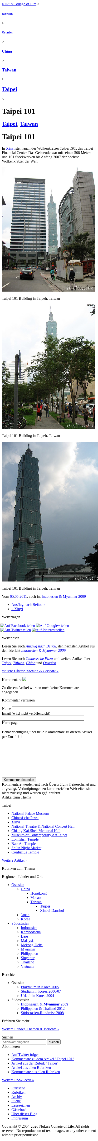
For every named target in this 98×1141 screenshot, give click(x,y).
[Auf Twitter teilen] (15, 630)
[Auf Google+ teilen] (52, 626)
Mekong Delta (32, 945)
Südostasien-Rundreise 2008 (42, 1013)
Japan (25, 915)
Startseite (18, 1088)
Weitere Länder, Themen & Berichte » (30, 671)
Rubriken (7, 13)
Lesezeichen (20, 1105)
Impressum (19, 1118)
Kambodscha (31, 932)
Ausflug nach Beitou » (28, 605)
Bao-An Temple (23, 844)
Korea (25, 919)
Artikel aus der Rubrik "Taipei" (35, 1063)
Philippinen (29, 953)
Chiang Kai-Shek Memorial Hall (35, 831)
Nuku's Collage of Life (19, 4)
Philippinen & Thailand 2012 (43, 1008)
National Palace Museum (30, 813)
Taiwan (9, 69)
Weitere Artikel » (14, 860)
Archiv (16, 1097)
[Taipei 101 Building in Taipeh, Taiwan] (48, 290)
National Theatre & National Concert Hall (42, 826)
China (7, 51)
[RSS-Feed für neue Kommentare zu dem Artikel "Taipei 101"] (24, 680)
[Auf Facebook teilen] (17, 626)
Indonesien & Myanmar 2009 (64, 596)
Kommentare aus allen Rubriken (35, 1072)
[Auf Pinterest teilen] (48, 630)
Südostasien (20, 923)
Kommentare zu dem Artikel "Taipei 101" (42, 1059)
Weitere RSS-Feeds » (18, 1080)
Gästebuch (19, 1110)
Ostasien (7, 32)
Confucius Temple (25, 852)
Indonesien (29, 928)
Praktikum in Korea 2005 (40, 987)
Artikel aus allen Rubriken (31, 1067)
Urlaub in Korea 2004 (37, 996)
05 (12, 596)
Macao (35, 898)
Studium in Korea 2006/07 (41, 991)
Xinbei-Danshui (52, 910)
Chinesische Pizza (39, 659)
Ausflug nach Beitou (41, 646)
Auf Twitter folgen (25, 1055)
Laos (24, 936)
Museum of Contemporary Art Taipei (39, 835)
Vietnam (27, 966)
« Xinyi (17, 609)
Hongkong (38, 893)
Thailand (27, 962)
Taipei (9, 89)
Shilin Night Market (26, 848)
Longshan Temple (25, 839)
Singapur (27, 958)
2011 (23, 596)
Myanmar (28, 949)
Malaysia (27, 941)
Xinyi (10, 148)
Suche (16, 1101)
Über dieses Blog (24, 1114)
